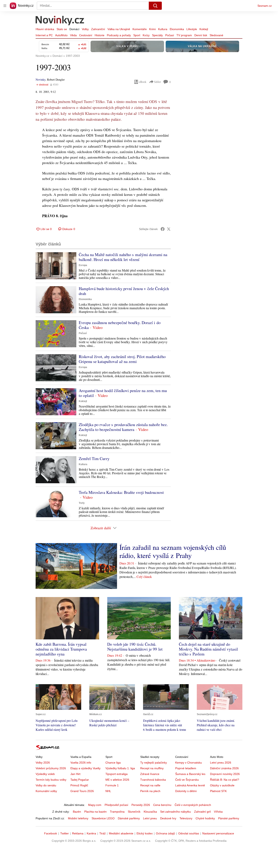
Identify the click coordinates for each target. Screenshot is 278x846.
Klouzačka (150, 811)
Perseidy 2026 (140, 805)
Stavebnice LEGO (103, 818)
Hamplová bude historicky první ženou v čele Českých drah (124, 291)
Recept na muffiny (152, 768)
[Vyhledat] (155, 6)
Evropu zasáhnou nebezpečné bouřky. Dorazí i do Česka (120, 325)
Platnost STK (218, 791)
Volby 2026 (43, 762)
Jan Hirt (75, 774)
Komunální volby (46, 791)
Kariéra (91, 833)
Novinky (40, 79)
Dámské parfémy (129, 818)
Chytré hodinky (205, 818)
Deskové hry (168, 818)
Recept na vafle (150, 785)
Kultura (162, 29)
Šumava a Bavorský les (190, 774)
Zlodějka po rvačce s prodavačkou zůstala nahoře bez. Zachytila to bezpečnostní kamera (123, 427)
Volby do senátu (46, 785)
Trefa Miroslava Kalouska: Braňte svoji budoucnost (121, 492)
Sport (136, 35)
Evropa (83, 265)
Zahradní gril (202, 811)
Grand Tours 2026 (82, 791)
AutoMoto (61, 35)
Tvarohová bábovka (153, 779)
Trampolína (117, 811)
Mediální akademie (121, 833)
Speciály (157, 35)
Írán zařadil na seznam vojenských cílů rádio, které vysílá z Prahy (172, 551)
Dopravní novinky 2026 (225, 774)
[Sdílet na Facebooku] (163, 229)
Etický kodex (145, 833)
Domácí (74, 29)
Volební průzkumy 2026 (51, 768)
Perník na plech (150, 791)
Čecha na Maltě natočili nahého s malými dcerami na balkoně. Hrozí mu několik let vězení (123, 257)
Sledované (216, 35)
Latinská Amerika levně (190, 785)
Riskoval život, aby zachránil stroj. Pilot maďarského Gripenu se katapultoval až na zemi (122, 359)
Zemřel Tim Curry (94, 458)
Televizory (185, 818)
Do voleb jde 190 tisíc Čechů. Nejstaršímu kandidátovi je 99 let (135, 646)
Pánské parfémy (228, 818)
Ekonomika (177, 29)
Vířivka (218, 811)
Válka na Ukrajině (118, 29)
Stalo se (62, 29)
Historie (99, 35)
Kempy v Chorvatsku (188, 762)
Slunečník (134, 811)
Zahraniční (98, 29)
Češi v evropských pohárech (193, 805)
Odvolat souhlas (188, 833)
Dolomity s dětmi (186, 791)
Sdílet (157, 82)
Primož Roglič (79, 785)
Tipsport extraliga (116, 774)
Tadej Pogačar (79, 779)
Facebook (50, 833)
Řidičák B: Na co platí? (224, 779)
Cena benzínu (162, 805)
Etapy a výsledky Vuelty (85, 768)
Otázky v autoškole (222, 785)
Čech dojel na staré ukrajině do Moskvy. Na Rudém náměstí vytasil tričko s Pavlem (208, 649)
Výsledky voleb (45, 774)
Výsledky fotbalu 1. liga (120, 768)
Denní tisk (200, 35)
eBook (142, 82)
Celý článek (144, 576)
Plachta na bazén (95, 811)
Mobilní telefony (78, 818)
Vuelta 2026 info (80, 762)
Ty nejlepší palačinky (153, 762)
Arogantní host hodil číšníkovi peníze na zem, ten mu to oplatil (123, 393)
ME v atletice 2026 (117, 779)
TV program (184, 35)
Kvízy (146, 35)
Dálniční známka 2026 (224, 768)
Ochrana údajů (165, 833)
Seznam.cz (264, 5)
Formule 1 (112, 785)
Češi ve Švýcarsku (187, 779)
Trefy (82, 503)
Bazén (77, 811)
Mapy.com (94, 805)
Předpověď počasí (116, 805)
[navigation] (5, 5)
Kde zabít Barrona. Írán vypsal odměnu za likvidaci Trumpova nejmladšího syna (61, 649)
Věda (73, 35)
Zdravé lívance (149, 774)
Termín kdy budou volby (51, 779)
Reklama (77, 833)
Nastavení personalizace (218, 833)
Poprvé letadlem (185, 768)
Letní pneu (150, 818)
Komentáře (139, 29)
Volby (85, 29)
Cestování (85, 35)
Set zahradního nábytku (175, 811)
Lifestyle (191, 29)
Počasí (169, 35)
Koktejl (203, 29)
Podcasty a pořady (119, 35)
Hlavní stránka (45, 29)
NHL (108, 791)
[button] (56, 265)
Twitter (64, 833)
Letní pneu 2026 (220, 762)
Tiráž (102, 833)
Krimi (152, 29)
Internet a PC (44, 35)
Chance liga (113, 762)
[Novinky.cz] (60, 20)
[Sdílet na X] (169, 229)
